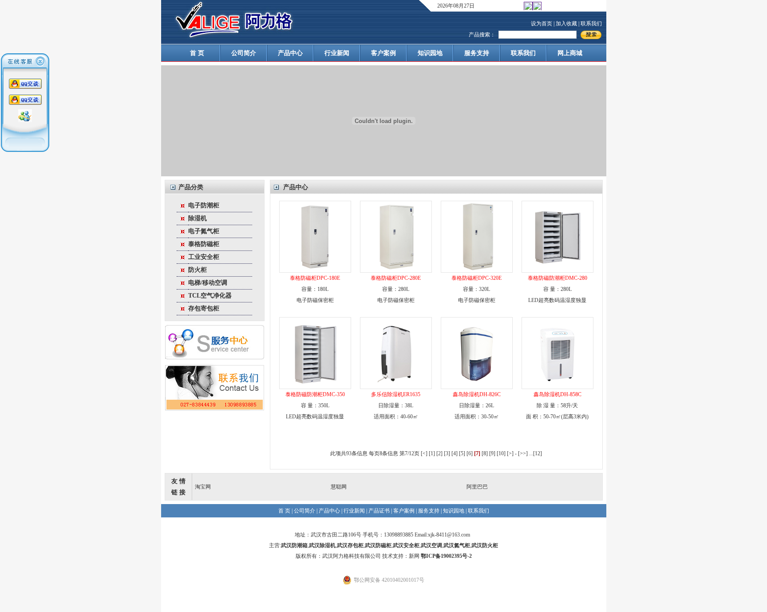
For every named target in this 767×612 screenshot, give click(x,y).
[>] (510, 453)
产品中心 (290, 53)
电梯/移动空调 (207, 282)
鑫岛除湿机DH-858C (557, 394)
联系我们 (591, 23)
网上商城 (569, 53)
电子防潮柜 (203, 205)
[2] (439, 453)
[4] (454, 453)
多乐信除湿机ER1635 (395, 394)
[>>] (523, 453)
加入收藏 (566, 23)
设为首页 (541, 23)
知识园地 (430, 53)
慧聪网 (339, 487)
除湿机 (197, 218)
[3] (447, 453)
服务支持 (476, 53)
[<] (424, 453)
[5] (462, 453)
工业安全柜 (203, 257)
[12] (537, 453)
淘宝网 (203, 487)
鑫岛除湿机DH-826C (477, 394)
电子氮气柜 (203, 231)
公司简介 (243, 53)
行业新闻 (336, 53)
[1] (432, 453)
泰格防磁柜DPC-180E (315, 278)
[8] (485, 453)
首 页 (197, 53)
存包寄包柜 (203, 308)
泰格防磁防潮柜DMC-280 (557, 278)
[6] (470, 453)
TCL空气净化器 (210, 295)
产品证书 (379, 511)
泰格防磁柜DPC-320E (476, 278)
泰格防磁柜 (203, 244)
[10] (501, 453)
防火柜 (197, 269)
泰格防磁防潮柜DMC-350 (315, 394)
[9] (492, 453)
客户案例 (383, 53)
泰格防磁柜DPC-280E (396, 278)
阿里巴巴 (477, 487)
